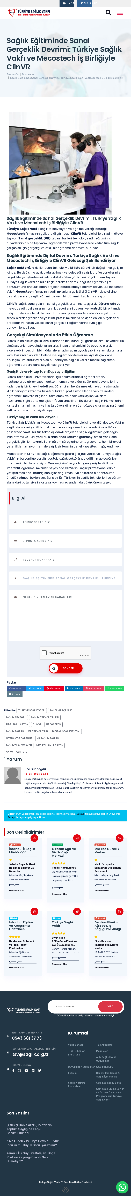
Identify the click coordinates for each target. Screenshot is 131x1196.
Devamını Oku (16, 890)
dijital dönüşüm (16, 752)
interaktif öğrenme (19, 738)
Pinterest (55, 688)
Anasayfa (13, 74)
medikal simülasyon (49, 745)
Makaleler (102, 1051)
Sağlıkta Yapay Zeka (108, 1082)
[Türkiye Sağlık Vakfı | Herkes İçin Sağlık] (30, 12)
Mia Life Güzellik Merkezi (106, 850)
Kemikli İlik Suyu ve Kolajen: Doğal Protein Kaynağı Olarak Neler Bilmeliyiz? (31, 1157)
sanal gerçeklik (61, 710)
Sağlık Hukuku (104, 1067)
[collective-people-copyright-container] (66, 1190)
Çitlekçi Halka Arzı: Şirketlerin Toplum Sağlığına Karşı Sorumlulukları (29, 1129)
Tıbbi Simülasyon (17, 724)
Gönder (68, 668)
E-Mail (15, 694)
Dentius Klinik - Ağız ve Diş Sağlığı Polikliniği (107, 925)
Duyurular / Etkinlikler (81, 1067)
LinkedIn (74, 688)
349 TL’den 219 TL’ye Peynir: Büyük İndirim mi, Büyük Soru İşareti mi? (33, 1143)
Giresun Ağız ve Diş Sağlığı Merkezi (64, 852)
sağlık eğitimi (15, 731)
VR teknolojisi (38, 731)
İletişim (72, 1073)
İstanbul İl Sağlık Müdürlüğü (22, 850)
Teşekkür (57, 845)
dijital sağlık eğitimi (66, 731)
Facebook (17, 688)
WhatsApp (115, 688)
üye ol (110, 1006)
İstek (14, 918)
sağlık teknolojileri (45, 717)
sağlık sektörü (16, 717)
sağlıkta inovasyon (19, 745)
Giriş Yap (87, 3)
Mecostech (53, 724)
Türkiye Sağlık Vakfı (63, 924)
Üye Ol (70, 3)
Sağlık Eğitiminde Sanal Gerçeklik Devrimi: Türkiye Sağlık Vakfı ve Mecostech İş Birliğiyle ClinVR (66, 78)
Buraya (80, 813)
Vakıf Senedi (75, 1045)
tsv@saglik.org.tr (30, 1054)
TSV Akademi (104, 1045)
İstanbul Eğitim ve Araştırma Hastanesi (21, 925)
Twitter (36, 688)
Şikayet (16, 845)
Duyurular (28, 74)
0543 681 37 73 (27, 1038)
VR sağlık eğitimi (48, 738)
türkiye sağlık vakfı (31, 710)
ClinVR (37, 724)
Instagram (94, 688)
